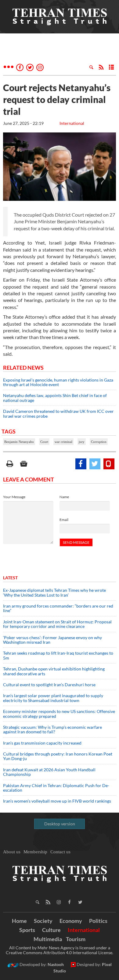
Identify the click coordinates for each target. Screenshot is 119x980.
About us (11, 851)
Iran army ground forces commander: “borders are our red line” (58, 608)
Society (43, 921)
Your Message (14, 497)
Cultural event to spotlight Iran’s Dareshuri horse (49, 684)
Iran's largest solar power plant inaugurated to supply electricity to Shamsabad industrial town (53, 698)
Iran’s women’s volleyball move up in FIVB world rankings (57, 801)
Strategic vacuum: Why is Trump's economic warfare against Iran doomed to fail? (52, 729)
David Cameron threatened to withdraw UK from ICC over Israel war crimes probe (58, 413)
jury (82, 442)
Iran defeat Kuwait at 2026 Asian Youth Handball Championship (49, 772)
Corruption (98, 442)
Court (44, 442)
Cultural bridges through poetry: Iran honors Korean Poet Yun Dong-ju (57, 756)
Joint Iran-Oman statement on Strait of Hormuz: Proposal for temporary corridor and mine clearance (57, 624)
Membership (35, 851)
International (72, 123)
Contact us (60, 851)
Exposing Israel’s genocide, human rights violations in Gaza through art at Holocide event (58, 382)
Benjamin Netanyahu (19, 442)
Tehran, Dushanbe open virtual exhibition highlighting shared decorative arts (54, 671)
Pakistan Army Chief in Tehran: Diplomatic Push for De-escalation (56, 788)
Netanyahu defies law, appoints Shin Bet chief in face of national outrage (55, 398)
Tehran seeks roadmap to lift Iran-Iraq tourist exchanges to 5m (58, 655)
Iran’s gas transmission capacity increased (42, 742)
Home (19, 921)
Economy (71, 921)
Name (64, 497)
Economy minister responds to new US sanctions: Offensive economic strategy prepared (59, 713)
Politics (98, 921)
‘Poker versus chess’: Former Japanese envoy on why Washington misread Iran (52, 640)
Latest (10, 577)
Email (64, 519)
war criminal (63, 442)
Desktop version (59, 823)
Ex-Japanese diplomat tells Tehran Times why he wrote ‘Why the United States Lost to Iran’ (54, 592)
